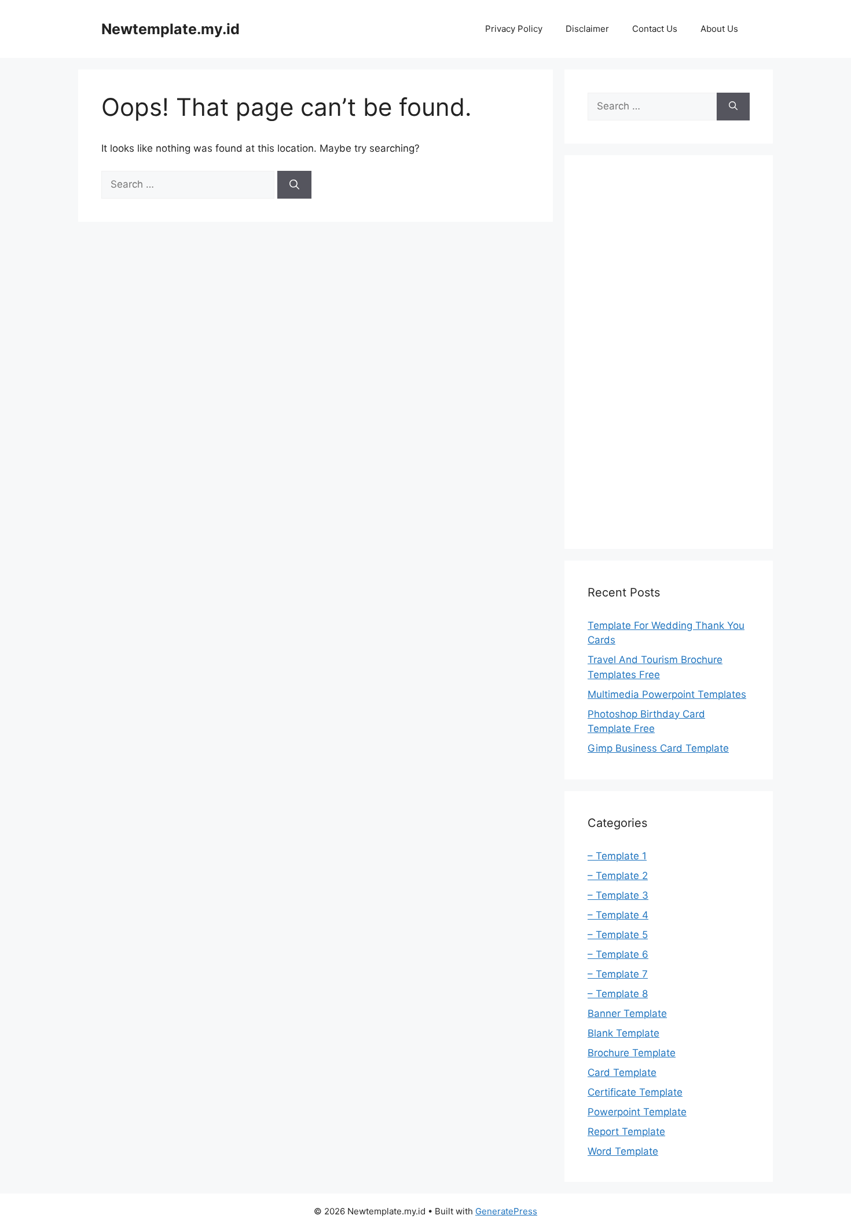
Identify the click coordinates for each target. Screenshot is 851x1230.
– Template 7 (618, 974)
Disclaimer (587, 28)
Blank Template (623, 1033)
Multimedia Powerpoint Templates (667, 694)
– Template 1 (617, 856)
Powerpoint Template (637, 1112)
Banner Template (627, 1013)
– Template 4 (618, 915)
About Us (719, 28)
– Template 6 (618, 954)
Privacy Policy (513, 28)
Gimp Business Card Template (658, 748)
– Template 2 (618, 875)
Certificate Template (635, 1092)
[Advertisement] (669, 352)
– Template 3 (618, 895)
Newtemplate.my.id (170, 29)
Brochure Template (632, 1053)
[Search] (294, 185)
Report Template (626, 1131)
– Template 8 (618, 994)
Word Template (623, 1151)
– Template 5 (618, 934)
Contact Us (654, 28)
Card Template (622, 1072)
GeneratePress (506, 1211)
